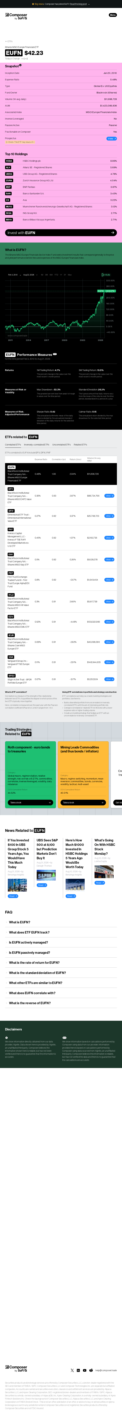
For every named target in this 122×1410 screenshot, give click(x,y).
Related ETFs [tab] (80, 444)
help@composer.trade (106, 1370)
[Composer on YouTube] (85, 1370)
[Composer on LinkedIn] (78, 1370)
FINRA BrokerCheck (28, 1401)
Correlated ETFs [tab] (13, 444)
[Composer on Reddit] (91, 1370)
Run (107, 274)
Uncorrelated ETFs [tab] (61, 444)
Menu (113, 15)
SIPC (34, 1386)
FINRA (27, 1386)
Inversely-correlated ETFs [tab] (36, 444)
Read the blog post (78, 4)
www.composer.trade (17, 335)
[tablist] (61, 445)
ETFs (10, 41)
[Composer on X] (72, 1370)
